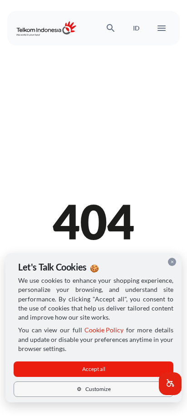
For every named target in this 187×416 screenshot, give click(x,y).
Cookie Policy (103, 330)
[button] (170, 383)
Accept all (93, 369)
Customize (94, 389)
